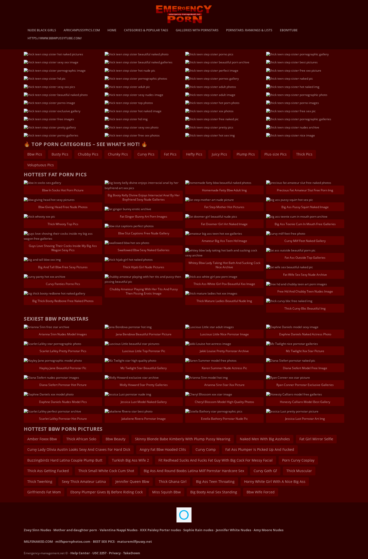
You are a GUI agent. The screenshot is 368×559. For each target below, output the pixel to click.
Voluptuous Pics (40, 165)
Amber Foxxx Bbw (42, 439)
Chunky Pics (118, 154)
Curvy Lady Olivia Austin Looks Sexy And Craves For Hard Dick (78, 449)
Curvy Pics (145, 154)
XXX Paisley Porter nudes (160, 530)
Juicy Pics (219, 154)
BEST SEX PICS (104, 541)
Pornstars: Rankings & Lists (249, 30)
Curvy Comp (206, 449)
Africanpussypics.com (82, 30)
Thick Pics (304, 154)
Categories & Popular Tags (146, 30)
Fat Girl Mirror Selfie (316, 439)
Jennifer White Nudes (233, 530)
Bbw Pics (34, 154)
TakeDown (131, 553)
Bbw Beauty (115, 439)
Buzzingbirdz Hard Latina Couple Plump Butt (64, 460)
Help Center (80, 553)
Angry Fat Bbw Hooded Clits (163, 449)
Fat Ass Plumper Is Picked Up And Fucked (259, 449)
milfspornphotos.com (72, 541)
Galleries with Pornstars (197, 30)
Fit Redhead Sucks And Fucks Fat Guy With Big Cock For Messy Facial (215, 460)
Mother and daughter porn (75, 530)
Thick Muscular (299, 470)
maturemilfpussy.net (134, 541)
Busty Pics (60, 154)
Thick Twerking (39, 481)
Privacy (115, 553)
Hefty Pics (194, 154)
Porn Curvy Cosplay (298, 460)
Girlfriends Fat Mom (44, 492)
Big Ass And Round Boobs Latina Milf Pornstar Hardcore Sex (194, 470)
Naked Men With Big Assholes (265, 439)
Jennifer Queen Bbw (132, 481)
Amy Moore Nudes (268, 530)
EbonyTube (289, 30)
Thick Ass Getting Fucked (48, 470)
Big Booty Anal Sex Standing (213, 492)
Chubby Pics (88, 154)
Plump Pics (246, 154)
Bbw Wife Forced (261, 492)
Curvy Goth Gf (265, 470)
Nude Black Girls (42, 30)
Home (111, 30)
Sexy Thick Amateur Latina (84, 481)
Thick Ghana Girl (173, 481)
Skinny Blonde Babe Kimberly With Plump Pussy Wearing (182, 439)
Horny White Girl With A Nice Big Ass (274, 481)
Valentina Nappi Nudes (118, 530)
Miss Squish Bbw (166, 492)
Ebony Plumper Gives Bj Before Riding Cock (106, 492)
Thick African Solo (81, 439)
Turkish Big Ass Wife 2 (130, 460)
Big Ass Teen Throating (215, 481)
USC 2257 (99, 553)
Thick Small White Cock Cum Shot (106, 470)
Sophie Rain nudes (198, 530)
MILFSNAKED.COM (38, 541)
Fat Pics (170, 154)
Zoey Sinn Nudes (37, 530)
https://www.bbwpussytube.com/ (55, 38)
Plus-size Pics (275, 154)
